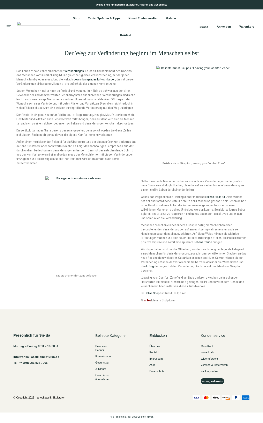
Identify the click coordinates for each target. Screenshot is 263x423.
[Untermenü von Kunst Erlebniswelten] (160, 18)
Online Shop (152, 293)
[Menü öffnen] (9, 26)
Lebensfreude (203, 242)
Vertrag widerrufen (212, 381)
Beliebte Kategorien (111, 336)
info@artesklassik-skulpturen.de (36, 356)
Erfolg (150, 266)
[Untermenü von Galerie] (178, 18)
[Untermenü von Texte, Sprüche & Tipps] (122, 18)
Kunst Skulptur (215, 197)
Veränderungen (74, 71)
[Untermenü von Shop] (82, 18)
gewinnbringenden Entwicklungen (94, 79)
